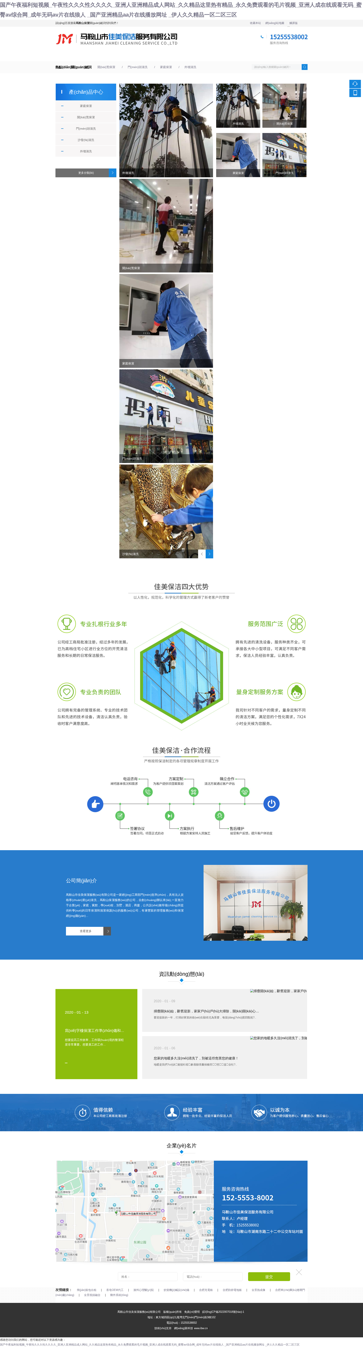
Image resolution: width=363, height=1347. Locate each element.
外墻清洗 (190, 67)
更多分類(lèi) (86, 172)
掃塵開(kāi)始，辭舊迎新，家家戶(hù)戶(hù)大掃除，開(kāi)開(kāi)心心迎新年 (207, 1011)
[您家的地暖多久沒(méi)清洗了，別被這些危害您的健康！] (278, 1038)
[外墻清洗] (166, 130)
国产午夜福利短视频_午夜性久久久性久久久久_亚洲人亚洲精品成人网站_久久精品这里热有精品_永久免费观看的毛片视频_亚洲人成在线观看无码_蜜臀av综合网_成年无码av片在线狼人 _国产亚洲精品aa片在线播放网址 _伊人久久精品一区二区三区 (150, 1344)
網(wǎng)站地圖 (274, 23)
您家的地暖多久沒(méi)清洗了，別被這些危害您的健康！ (196, 1058)
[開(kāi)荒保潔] (166, 225)
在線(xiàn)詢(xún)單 (283, 55)
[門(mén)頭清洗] (166, 416)
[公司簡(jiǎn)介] (256, 867)
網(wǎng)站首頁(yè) (67, 55)
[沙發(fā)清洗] (166, 511)
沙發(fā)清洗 (86, 140)
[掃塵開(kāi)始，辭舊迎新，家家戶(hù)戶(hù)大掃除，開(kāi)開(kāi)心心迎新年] (278, 991)
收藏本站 (255, 23)
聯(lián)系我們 (243, 55)
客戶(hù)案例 (171, 55)
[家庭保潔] (166, 321)
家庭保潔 (166, 67)
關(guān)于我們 (100, 55)
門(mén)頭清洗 (137, 67)
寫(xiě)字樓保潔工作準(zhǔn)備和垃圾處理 (100, 1031)
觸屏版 (293, 23)
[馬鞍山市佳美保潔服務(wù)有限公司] (181, 29)
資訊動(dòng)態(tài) (210, 55)
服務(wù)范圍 (135, 55)
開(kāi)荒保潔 (106, 67)
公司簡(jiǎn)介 (81, 880)
